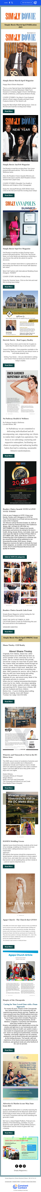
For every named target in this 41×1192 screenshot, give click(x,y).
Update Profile (16, 1181)
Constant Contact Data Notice (28, 1181)
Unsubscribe (8, 1181)
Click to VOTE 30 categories (15, 557)
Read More (9, 111)
